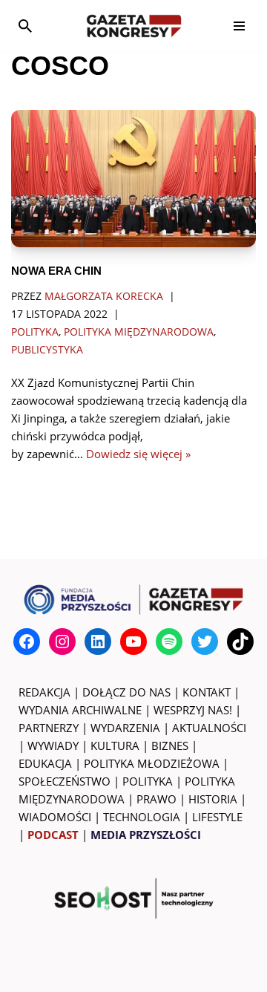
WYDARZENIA (125, 727)
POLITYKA (147, 781)
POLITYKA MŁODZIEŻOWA (152, 763)
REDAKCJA (44, 692)
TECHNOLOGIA (141, 816)
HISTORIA (212, 799)
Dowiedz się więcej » (138, 453)
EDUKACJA (45, 763)
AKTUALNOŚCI (209, 727)
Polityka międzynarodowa (139, 332)
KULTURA (114, 745)
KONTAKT (206, 692)
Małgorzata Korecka (103, 296)
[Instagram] (62, 641)
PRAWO (156, 799)
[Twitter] (204, 641)
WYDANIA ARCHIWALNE (80, 709)
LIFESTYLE (217, 816)
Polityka (35, 332)
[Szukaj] (25, 26)
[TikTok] (240, 641)
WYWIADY (53, 745)
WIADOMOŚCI (55, 816)
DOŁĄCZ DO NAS (126, 692)
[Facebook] (26, 641)
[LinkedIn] (98, 641)
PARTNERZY (49, 727)
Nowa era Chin (56, 270)
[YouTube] (133, 641)
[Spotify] (169, 641)
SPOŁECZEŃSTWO (65, 781)
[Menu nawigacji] (239, 26)
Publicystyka (47, 349)
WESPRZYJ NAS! (193, 709)
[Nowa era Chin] (133, 178)
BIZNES (169, 745)
